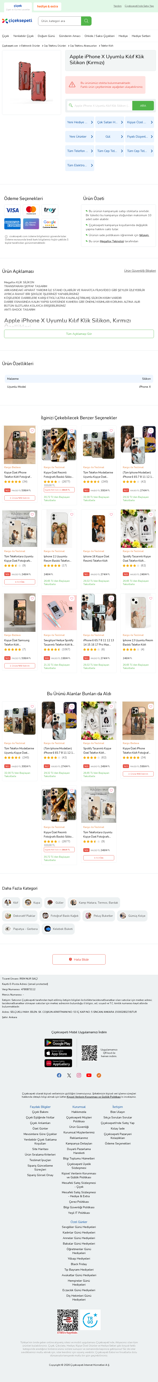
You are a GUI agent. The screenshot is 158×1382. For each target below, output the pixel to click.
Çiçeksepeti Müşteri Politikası (79, 1119)
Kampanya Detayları (79, 1143)
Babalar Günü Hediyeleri (79, 1244)
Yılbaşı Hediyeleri (79, 1259)
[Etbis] (67, 1322)
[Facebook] (59, 1075)
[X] (69, 1075)
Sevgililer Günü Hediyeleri (79, 1227)
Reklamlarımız (79, 1138)
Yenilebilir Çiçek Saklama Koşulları (40, 1141)
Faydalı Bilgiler (40, 1107)
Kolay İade (118, 1129)
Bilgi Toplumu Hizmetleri (79, 1158)
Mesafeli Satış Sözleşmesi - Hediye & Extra (79, 1194)
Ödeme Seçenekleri (118, 1143)
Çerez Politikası (79, 1202)
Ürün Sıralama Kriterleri (40, 1155)
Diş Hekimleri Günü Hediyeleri (78, 1298)
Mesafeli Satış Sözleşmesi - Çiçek (79, 1185)
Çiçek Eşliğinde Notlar (40, 1117)
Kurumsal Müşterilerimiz (79, 1132)
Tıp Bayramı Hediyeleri (79, 1270)
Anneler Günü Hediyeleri (79, 1238)
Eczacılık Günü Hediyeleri (79, 1290)
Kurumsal (79, 1107)
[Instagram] (79, 1075)
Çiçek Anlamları (40, 1123)
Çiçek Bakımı (40, 1112)
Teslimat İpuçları (40, 1160)
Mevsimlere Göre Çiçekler (40, 1134)
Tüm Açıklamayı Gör (79, 334)
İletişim (118, 1107)
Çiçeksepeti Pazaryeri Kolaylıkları (118, 1136)
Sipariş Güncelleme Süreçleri (40, 1168)
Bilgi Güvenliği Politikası (79, 1207)
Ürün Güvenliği (79, 1127)
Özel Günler (40, 1129)
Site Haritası (40, 1149)
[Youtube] (89, 1075)
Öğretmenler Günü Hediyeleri (79, 1251)
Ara (86, 21)
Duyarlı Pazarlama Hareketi (79, 1151)
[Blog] (99, 1075)
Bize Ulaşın (117, 1112)
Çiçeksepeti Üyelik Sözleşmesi (79, 1166)
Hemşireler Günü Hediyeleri (79, 1283)
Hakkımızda (79, 1112)
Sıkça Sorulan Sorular (117, 1117)
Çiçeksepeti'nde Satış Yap (139, 6)
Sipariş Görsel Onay (40, 1175)
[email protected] (38, 984)
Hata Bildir (81, 959)
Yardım (118, 6)
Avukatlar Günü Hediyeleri (79, 1275)
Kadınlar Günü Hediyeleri (79, 1233)
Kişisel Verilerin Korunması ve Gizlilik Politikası (79, 1175)
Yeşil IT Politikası (79, 1213)
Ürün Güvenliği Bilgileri (140, 271)
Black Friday (79, 1264)
